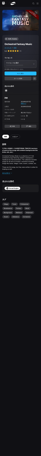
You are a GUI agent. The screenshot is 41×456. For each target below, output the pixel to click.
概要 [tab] (5, 136)
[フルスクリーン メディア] (36, 12)
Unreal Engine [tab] (14, 188)
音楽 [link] (15, 47)
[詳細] (27, 116)
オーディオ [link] (8, 47)
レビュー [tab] (15, 136)
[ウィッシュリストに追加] (34, 78)
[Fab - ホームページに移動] (12, 3)
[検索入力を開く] (33, 3)
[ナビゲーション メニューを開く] (37, 3)
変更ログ (23, 103)
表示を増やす (6, 173)
